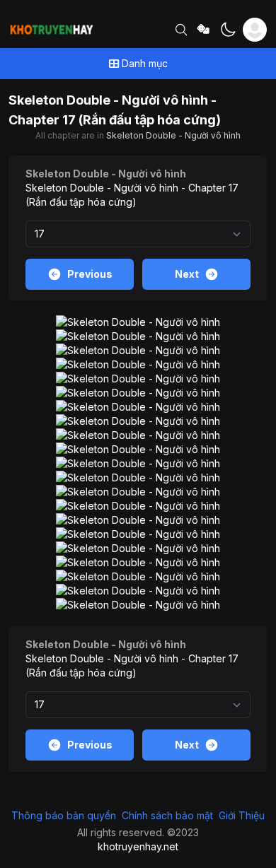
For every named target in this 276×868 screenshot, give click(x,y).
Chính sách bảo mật (167, 815)
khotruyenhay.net (138, 846)
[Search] (181, 30)
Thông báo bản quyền (63, 815)
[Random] (204, 30)
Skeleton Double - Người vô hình (173, 135)
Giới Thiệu (242, 815)
